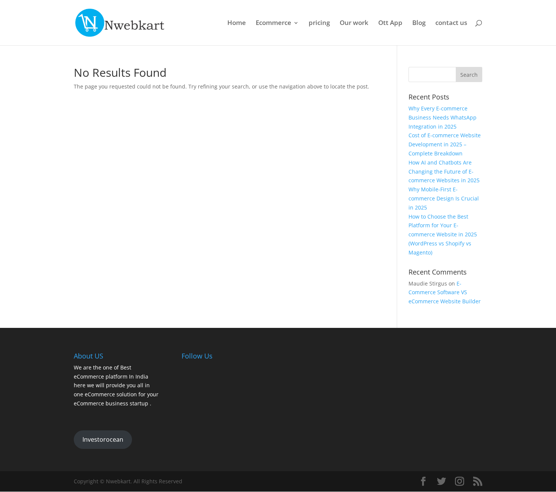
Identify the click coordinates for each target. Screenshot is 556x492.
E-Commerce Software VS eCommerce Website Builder (444, 292)
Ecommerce (273, 23)
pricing (319, 23)
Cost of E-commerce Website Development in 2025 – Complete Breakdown (444, 144)
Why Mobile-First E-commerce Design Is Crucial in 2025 (443, 198)
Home (236, 23)
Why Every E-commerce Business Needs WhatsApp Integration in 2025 (442, 117)
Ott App (390, 23)
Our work (354, 23)
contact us (451, 23)
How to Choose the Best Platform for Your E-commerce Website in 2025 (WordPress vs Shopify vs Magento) (442, 234)
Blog (419, 23)
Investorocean (102, 439)
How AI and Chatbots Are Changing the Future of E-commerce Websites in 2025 (444, 171)
